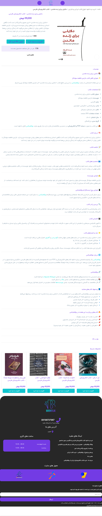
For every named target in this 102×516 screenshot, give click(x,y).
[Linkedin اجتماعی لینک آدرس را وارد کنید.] (21, 55)
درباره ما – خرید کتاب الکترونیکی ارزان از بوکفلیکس (78, 460)
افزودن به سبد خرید (35, 42)
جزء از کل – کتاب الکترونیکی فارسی (89, 379)
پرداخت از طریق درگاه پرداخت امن (83, 448)
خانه (99, 9)
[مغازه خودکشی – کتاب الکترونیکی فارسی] (38, 364)
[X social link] (26, 55)
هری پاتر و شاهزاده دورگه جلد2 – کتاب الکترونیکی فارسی (14, 379)
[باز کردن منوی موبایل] (39, 3)
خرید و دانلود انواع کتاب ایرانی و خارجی (82, 9)
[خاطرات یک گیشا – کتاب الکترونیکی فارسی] (63, 364)
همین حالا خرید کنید (16, 42)
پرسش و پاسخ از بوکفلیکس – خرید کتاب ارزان (80, 452)
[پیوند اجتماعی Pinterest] (23, 55)
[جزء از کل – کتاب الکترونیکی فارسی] (88, 364)
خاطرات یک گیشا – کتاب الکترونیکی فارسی (66, 379)
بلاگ (62, 279)
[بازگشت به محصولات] (5, 9)
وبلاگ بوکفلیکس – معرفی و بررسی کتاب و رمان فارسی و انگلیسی (75, 444)
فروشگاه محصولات (49, 276)
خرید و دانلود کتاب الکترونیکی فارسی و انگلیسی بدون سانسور (76, 440)
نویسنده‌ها (59, 282)
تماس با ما (90, 456)
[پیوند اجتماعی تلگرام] (18, 55)
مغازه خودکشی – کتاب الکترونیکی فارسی (42, 379)
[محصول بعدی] (2, 9)
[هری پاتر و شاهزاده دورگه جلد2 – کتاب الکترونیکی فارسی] (14, 364)
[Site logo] (51, 3)
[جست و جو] (62, 3)
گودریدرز (54, 237)
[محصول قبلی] (7, 9)
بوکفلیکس (75, 82)
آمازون (47, 237)
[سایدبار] (99, 157)
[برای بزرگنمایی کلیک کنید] (97, 57)
